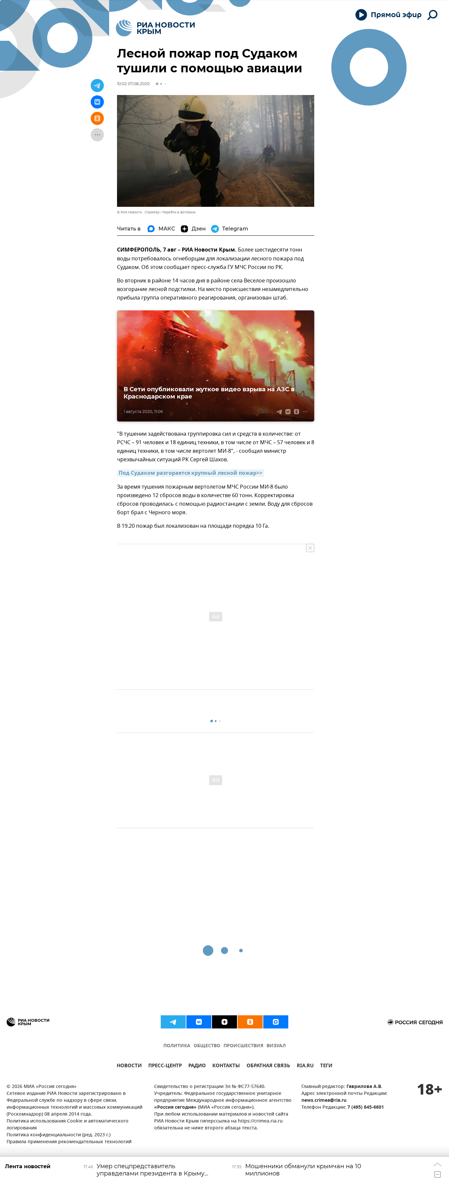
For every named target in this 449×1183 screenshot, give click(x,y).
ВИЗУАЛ (276, 1046)
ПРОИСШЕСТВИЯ (243, 1046)
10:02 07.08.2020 (133, 83)
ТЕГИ (326, 1066)
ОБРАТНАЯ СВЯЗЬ (268, 1066)
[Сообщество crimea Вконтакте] (198, 1021)
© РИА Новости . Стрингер (138, 212)
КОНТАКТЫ (226, 1066)
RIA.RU (305, 1066)
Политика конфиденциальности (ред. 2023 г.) (58, 1135)
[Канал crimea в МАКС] (275, 1021)
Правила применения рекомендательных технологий (69, 1142)
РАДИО (197, 1066)
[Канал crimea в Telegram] (173, 1021)
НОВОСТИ (129, 1066)
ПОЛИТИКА (176, 1046)
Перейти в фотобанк (179, 212)
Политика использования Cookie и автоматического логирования (68, 1125)
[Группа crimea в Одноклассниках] (250, 1021)
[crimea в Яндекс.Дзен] (224, 1021)
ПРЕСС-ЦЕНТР (165, 1066)
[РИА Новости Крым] (155, 28)
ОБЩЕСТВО (207, 1046)
